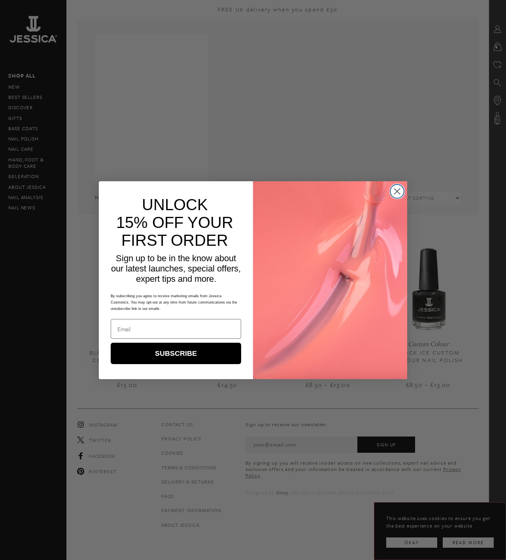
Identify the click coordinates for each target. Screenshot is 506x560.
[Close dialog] (397, 191)
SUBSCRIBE (176, 353)
